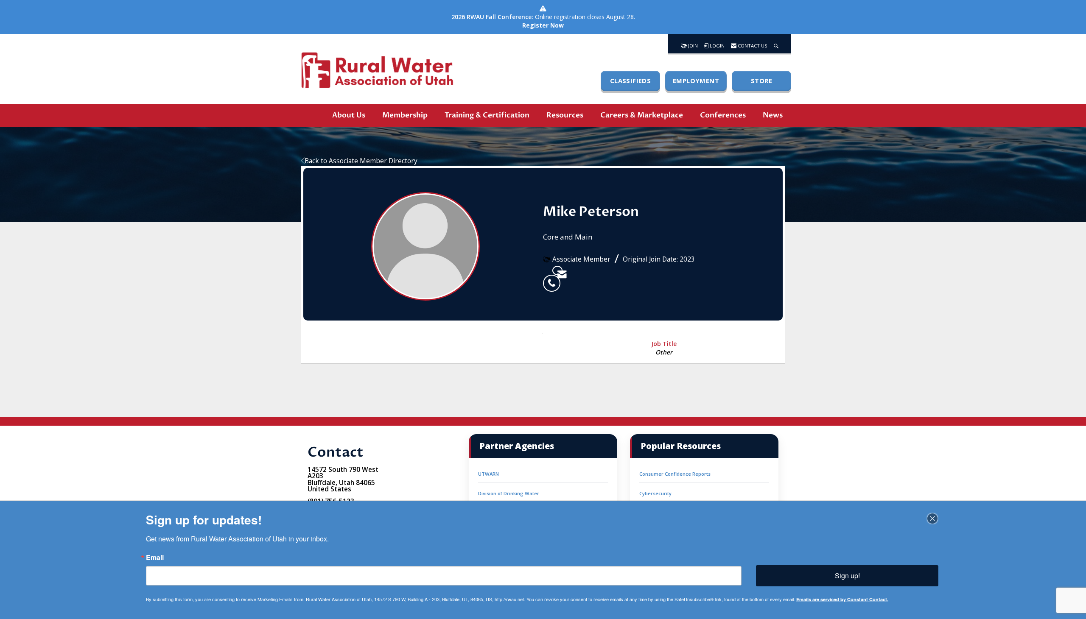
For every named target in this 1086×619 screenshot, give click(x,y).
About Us (348, 115)
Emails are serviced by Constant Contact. (842, 599)
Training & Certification (487, 115)
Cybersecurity (655, 493)
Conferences (723, 115)
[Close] (932, 518)
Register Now (543, 25)
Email (155, 557)
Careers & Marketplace (641, 115)
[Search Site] (776, 43)
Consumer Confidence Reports (675, 474)
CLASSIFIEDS (630, 80)
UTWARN (488, 474)
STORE (761, 80)
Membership (405, 115)
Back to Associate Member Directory (361, 160)
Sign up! (847, 575)
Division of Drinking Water (508, 493)
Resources (564, 115)
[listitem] (547, 270)
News (773, 115)
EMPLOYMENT (696, 80)
